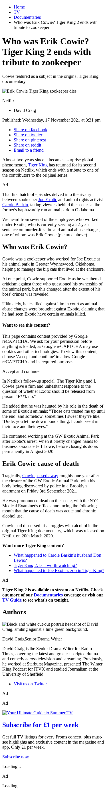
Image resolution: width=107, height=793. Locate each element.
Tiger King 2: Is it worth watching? (45, 565)
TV (17, 12)
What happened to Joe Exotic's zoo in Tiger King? (59, 570)
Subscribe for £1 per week (40, 725)
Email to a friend (29, 150)
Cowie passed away (40, 475)
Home (19, 7)
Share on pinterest (30, 139)
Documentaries (27, 17)
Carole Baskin (15, 204)
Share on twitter (28, 134)
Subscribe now (15, 756)
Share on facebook (30, 129)
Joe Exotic (47, 199)
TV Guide (12, 600)
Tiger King (38, 164)
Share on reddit (27, 145)
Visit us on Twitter (30, 683)
